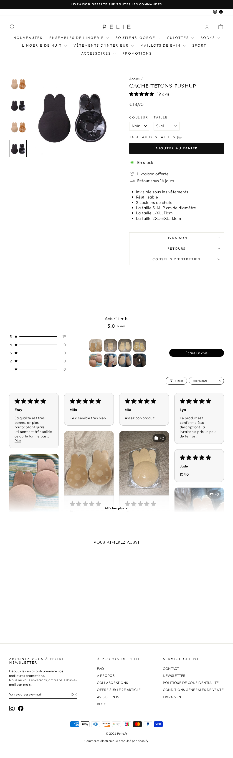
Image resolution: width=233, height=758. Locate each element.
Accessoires (96, 53)
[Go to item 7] (125, 360)
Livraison (176, 238)
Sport (200, 45)
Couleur (138, 117)
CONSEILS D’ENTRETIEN (176, 259)
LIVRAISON (172, 697)
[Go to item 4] (139, 345)
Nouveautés (28, 37)
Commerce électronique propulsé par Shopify (116, 741)
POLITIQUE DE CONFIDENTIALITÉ (191, 682)
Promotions (137, 53)
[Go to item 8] (139, 360)
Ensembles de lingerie (77, 37)
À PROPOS (105, 675)
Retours (176, 248)
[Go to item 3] (125, 345)
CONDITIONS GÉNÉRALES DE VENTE (193, 690)
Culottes (178, 37)
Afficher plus (114, 508)
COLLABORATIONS (112, 682)
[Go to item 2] (110, 345)
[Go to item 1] (95, 345)
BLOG (101, 704)
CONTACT (171, 668)
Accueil (134, 79)
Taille (161, 117)
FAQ (100, 668)
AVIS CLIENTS (108, 697)
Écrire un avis (196, 353)
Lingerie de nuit (42, 45)
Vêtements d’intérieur (101, 45)
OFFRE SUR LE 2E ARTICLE (119, 690)
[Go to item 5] (95, 360)
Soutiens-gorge (136, 37)
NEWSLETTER (174, 675)
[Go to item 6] (110, 360)
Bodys (208, 37)
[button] (142, 94)
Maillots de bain (161, 45)
